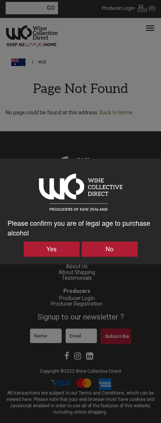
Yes (51, 248)
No (109, 248)
